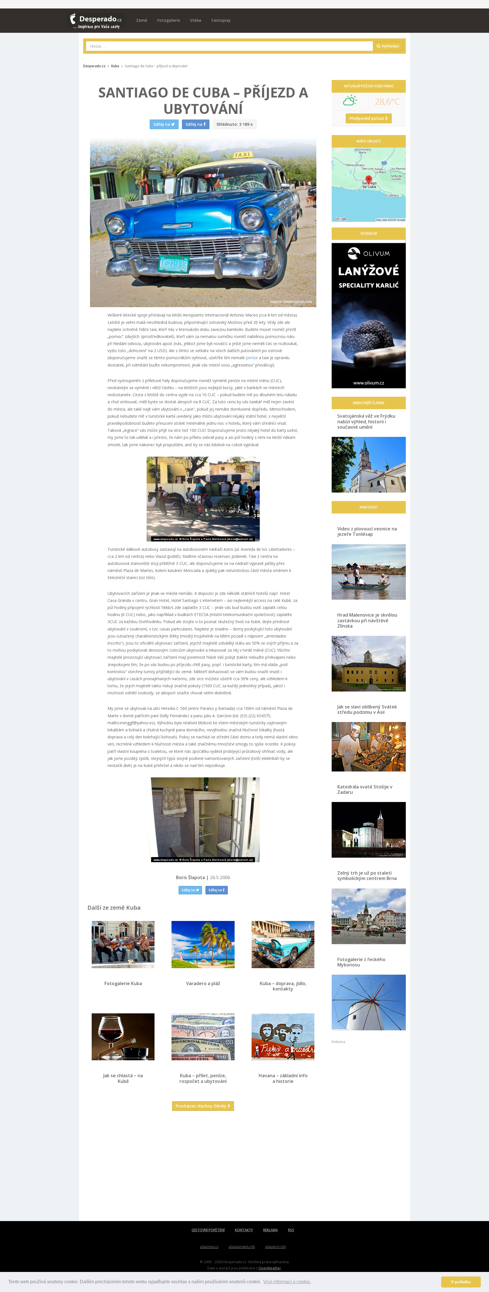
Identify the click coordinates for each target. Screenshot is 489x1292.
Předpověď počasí (367, 118)
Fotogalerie (168, 20)
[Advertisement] (203, 1170)
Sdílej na (189, 890)
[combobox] (229, 46)
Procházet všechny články (202, 1106)
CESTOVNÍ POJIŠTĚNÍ (208, 1230)
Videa (195, 20)
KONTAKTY (244, 1230)
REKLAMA (270, 1230)
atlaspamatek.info (242, 1246)
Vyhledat (389, 46)
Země (141, 20)
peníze (252, 357)
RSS (291, 1230)
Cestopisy (221, 20)
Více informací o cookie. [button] (287, 1281)
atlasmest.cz (209, 1246)
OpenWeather (269, 1268)
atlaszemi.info (275, 1246)
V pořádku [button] (461, 1282)
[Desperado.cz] (96, 17)
